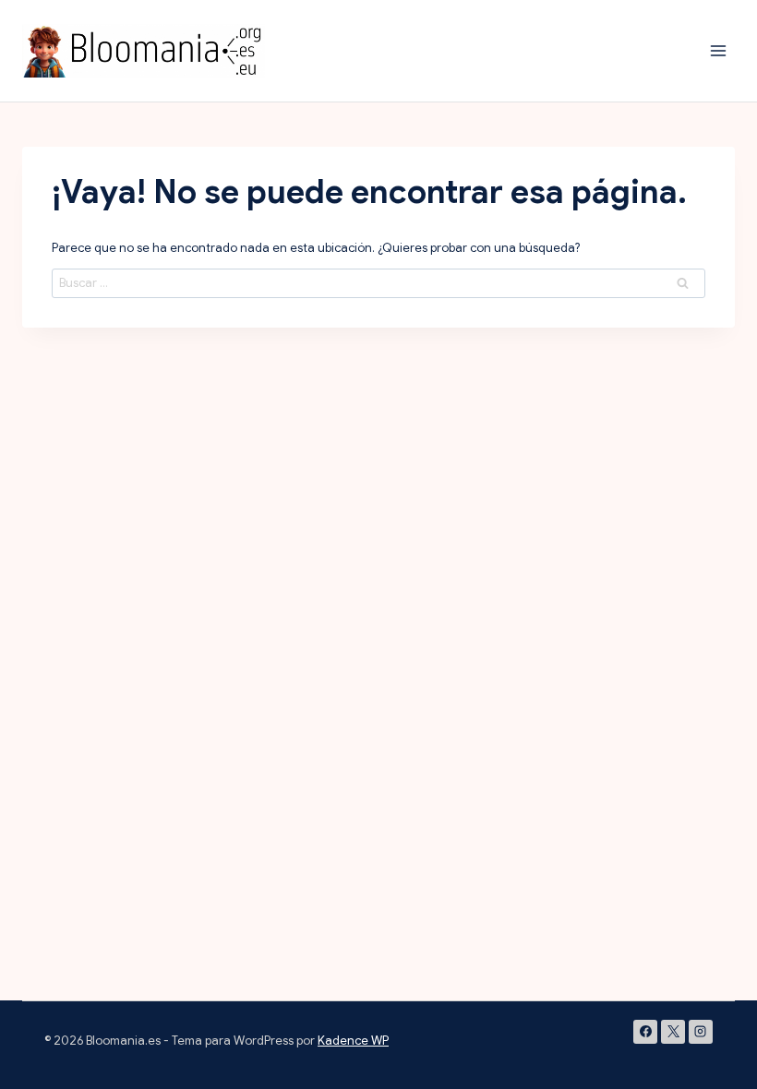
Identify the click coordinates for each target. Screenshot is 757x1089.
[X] (673, 1032)
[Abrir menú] (718, 50)
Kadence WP (353, 1040)
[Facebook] (645, 1032)
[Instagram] (701, 1032)
